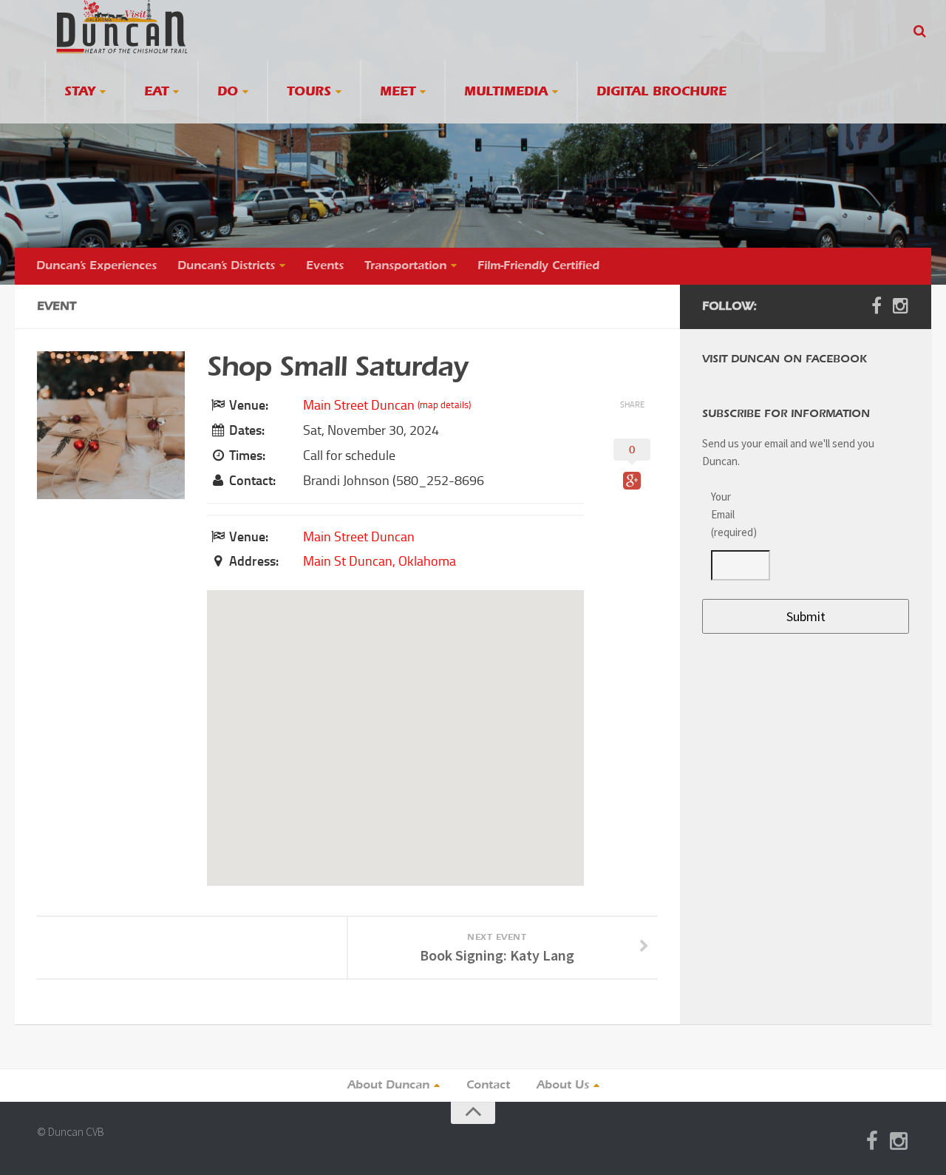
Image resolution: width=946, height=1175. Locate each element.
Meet (397, 92)
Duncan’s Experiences (96, 266)
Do (227, 92)
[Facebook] (876, 306)
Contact (488, 1085)
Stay (79, 92)
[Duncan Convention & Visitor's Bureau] (122, 26)
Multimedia (506, 92)
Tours (309, 92)
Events (325, 266)
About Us (563, 1085)
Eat (156, 92)
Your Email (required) (731, 514)
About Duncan (388, 1085)
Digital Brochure (661, 92)
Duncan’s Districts (226, 266)
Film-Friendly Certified (538, 266)
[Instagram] (900, 306)
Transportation (405, 266)
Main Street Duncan (359, 405)
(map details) (444, 404)
